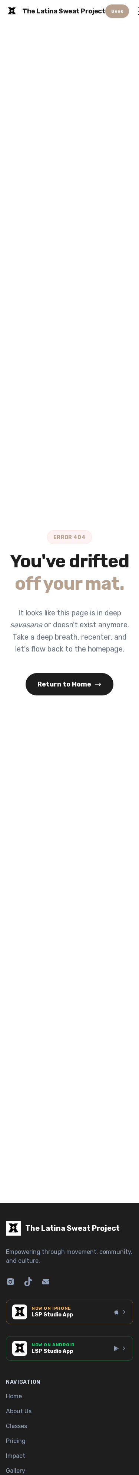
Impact (15, 1455)
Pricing (16, 1440)
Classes (16, 1426)
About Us (19, 1411)
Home (14, 1396)
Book (117, 11)
